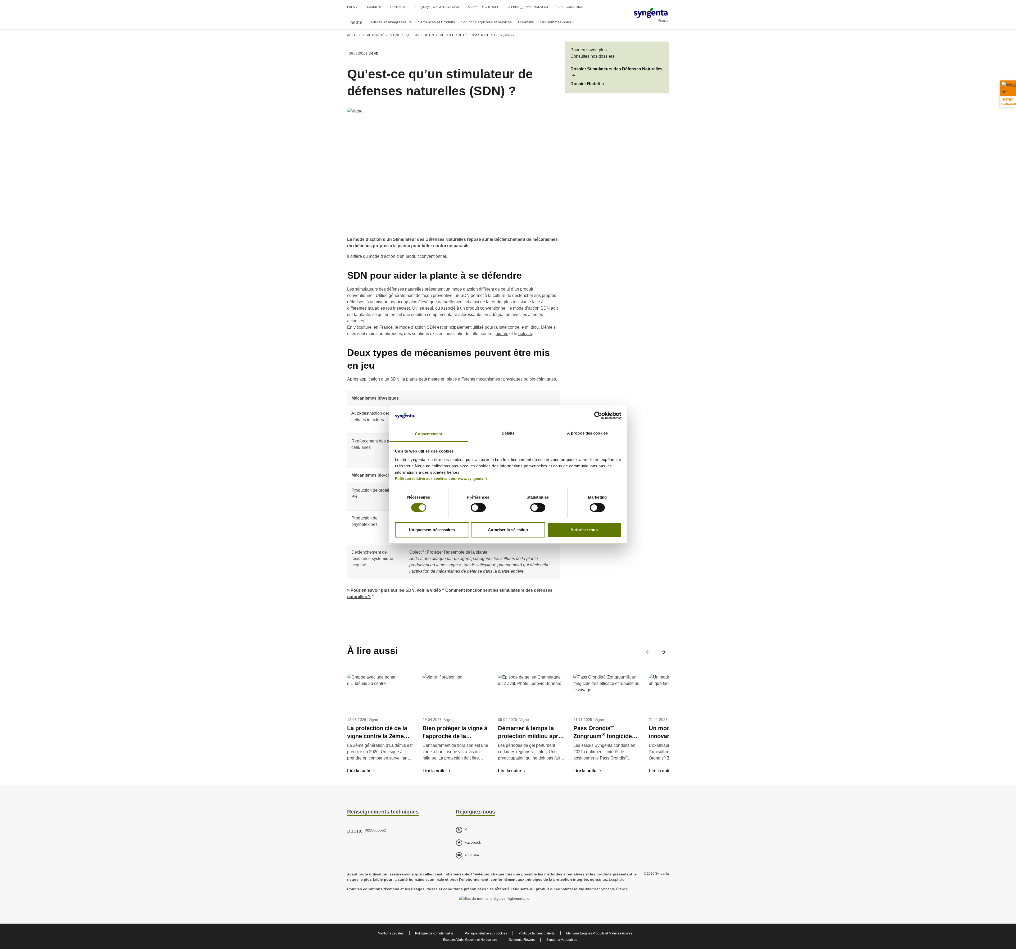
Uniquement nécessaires (432, 529)
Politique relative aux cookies (486, 933)
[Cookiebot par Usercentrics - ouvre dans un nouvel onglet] (598, 415)
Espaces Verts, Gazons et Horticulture (470, 940)
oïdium (502, 333)
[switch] (478, 507)
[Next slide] (663, 652)
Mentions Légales (390, 933)
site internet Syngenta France (603, 889)
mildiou (532, 327)
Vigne (395, 35)
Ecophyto (616, 879)
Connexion (569, 6)
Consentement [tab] (428, 434)
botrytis (525, 333)
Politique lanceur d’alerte (537, 933)
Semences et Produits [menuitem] (436, 22)
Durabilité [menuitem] (526, 22)
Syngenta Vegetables (561, 940)
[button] (617, 72)
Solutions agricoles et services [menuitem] (486, 22)
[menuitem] (356, 22)
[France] (650, 13)
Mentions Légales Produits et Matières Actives (599, 933)
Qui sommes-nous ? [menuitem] (557, 22)
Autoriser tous (583, 529)
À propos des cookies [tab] (587, 433)
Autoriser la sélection (508, 529)
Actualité (375, 35)
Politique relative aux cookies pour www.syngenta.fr (441, 479)
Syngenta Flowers (522, 940)
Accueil (354, 35)
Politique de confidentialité (434, 933)
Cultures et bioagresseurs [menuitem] (390, 22)
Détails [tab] (508, 433)
